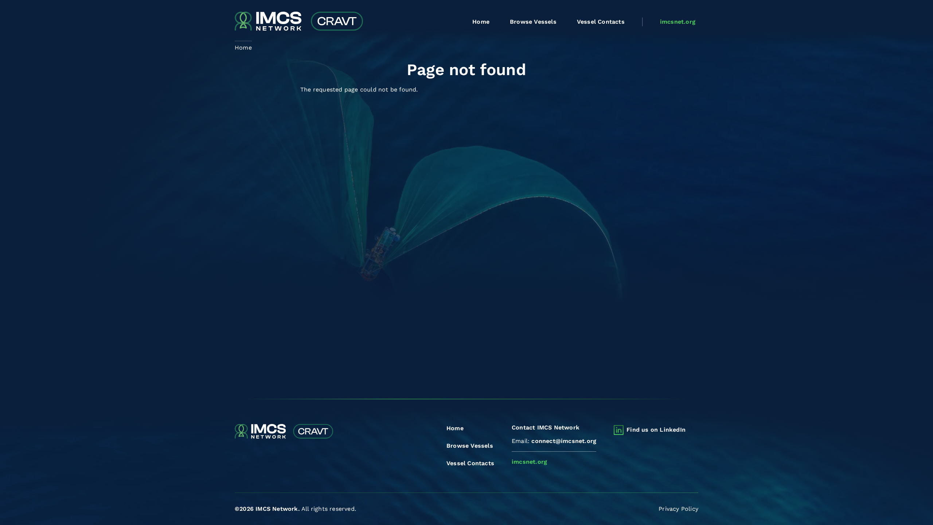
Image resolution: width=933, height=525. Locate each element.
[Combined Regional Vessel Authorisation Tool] (299, 22)
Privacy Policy (678, 508)
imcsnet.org (677, 21)
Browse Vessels (533, 21)
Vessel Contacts (601, 21)
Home (480, 21)
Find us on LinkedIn (656, 429)
